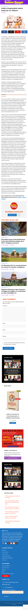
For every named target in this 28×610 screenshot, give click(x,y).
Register (4, 569)
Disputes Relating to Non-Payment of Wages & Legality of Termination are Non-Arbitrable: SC (13, 291)
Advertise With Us (6, 565)
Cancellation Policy (6, 556)
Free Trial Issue (5, 567)
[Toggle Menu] (2, 2)
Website (4, 336)
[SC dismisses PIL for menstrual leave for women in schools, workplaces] (14, 255)
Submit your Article (12, 458)
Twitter (23, 197)
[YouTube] (11, 543)
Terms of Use (5, 554)
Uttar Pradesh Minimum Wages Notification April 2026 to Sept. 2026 (12, 502)
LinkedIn (19, 197)
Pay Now (6, 576)
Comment (5, 305)
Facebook (3, 199)
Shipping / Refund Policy (7, 558)
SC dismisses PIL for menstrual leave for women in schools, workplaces (13, 266)
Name (4, 323)
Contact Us (4, 560)
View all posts (12, 214)
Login (3, 571)
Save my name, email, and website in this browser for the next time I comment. (14, 343)
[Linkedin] (6, 543)
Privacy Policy (5, 552)
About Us (4, 550)
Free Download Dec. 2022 (7, 573)
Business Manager (4, 245)
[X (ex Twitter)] (8, 543)
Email (4, 329)
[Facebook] (3, 543)
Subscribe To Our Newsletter (8, 590)
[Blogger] (14, 543)
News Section (4, 237)
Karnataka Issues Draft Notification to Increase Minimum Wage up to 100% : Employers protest (13, 241)
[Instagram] (17, 543)
